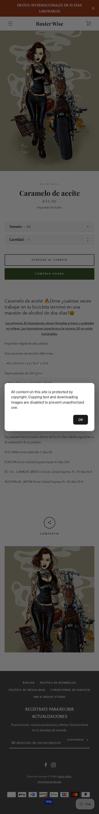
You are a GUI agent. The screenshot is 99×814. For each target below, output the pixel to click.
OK (80, 420)
